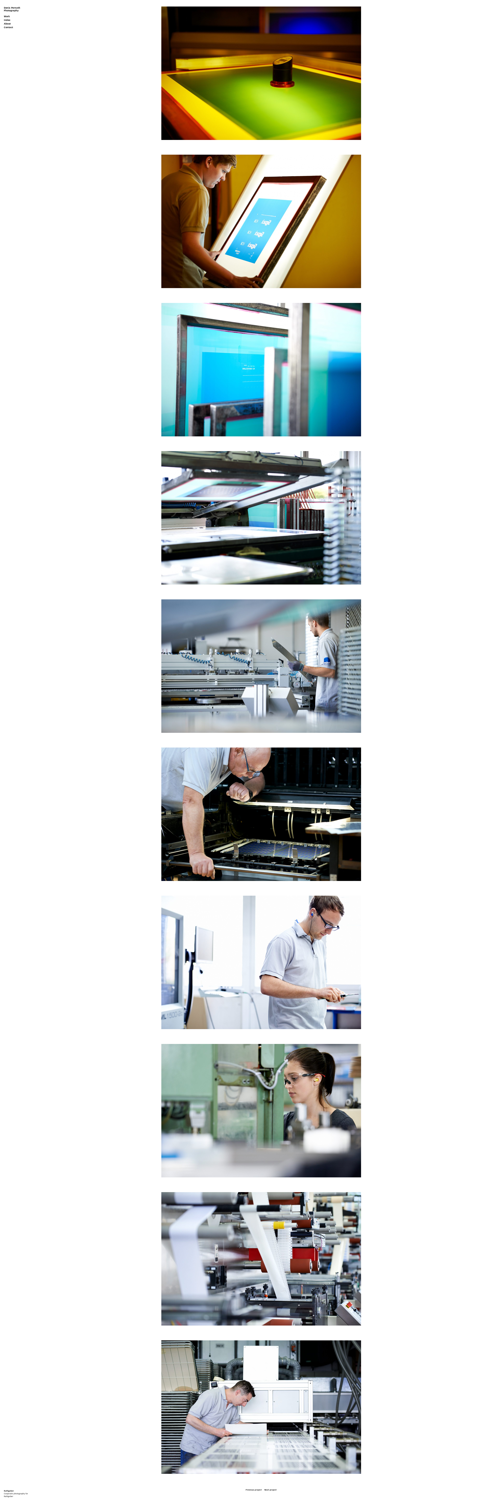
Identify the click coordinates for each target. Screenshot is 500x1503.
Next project (270, 1490)
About (7, 23)
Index (7, 20)
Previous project (254, 1490)
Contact (8, 27)
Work (7, 16)
